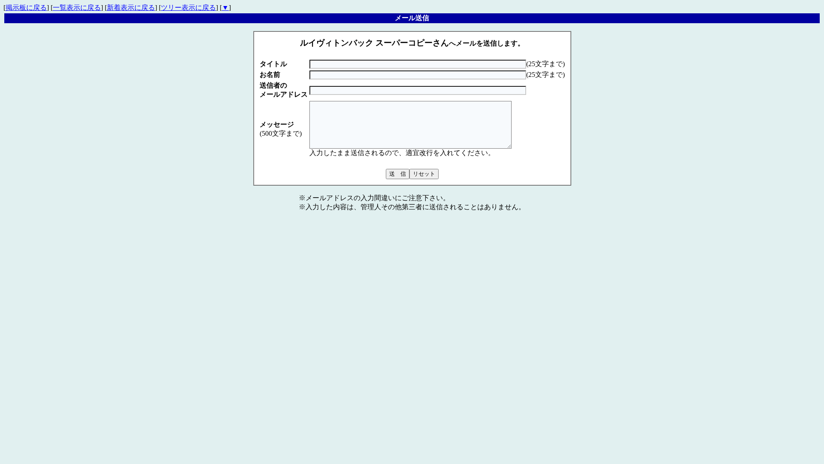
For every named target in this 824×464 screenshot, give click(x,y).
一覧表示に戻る (77, 7)
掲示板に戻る (26, 7)
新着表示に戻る (131, 7)
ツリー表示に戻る (188, 7)
